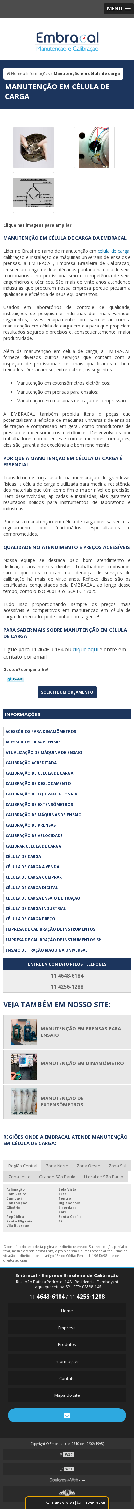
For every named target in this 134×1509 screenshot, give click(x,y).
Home (67, 1311)
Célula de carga (23, 856)
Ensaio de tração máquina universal (46, 950)
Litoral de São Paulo (103, 1177)
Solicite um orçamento (67, 692)
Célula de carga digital (32, 887)
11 (61, 1503)
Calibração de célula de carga (39, 773)
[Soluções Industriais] (67, 1494)
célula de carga (113, 251)
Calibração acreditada (31, 763)
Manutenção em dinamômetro (82, 1063)
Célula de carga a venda (32, 867)
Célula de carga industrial (36, 908)
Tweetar (15, 679)
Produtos (67, 1344)
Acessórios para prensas (33, 742)
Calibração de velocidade (34, 835)
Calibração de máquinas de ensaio (44, 815)
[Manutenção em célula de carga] (33, 147)
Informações (22, 714)
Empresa (67, 1327)
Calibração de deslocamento (38, 783)
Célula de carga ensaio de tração (43, 898)
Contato (67, 1378)
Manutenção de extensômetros (62, 1101)
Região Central (22, 1165)
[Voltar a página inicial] (67, 38)
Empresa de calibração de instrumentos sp (53, 939)
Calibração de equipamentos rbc (42, 794)
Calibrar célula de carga (33, 846)
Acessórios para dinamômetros (41, 731)
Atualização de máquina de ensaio (44, 752)
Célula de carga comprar (34, 877)
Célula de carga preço (30, 919)
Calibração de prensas (31, 825)
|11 (89, 1503)
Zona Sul (117, 1165)
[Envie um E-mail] (67, 1415)
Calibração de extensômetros (39, 804)
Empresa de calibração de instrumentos (50, 929)
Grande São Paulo (57, 1177)
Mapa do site (67, 1395)
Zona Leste (19, 1177)
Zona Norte (57, 1165)
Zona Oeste (88, 1165)
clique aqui (85, 649)
